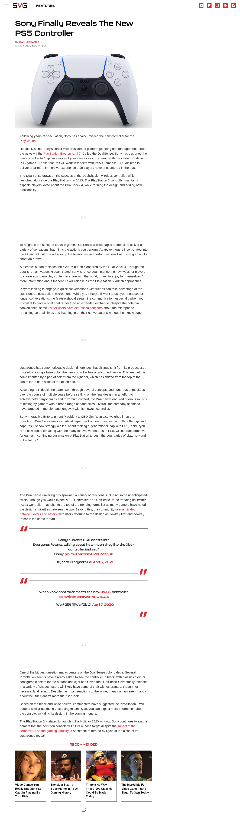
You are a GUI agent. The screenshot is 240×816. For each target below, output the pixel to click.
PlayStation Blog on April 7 (62, 153)
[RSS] (233, 7)
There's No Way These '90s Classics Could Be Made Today (99, 790)
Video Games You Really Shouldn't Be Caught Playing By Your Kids (28, 790)
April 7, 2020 (104, 562)
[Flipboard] (209, 7)
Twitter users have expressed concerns (75, 308)
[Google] (225, 7)
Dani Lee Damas (29, 42)
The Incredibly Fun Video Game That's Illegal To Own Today (135, 788)
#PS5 (106, 592)
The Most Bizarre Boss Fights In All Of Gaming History (64, 788)
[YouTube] (201, 7)
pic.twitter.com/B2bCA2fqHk (89, 554)
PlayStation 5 (29, 141)
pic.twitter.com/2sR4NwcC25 (84, 597)
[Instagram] (217, 7)
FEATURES (45, 6)
